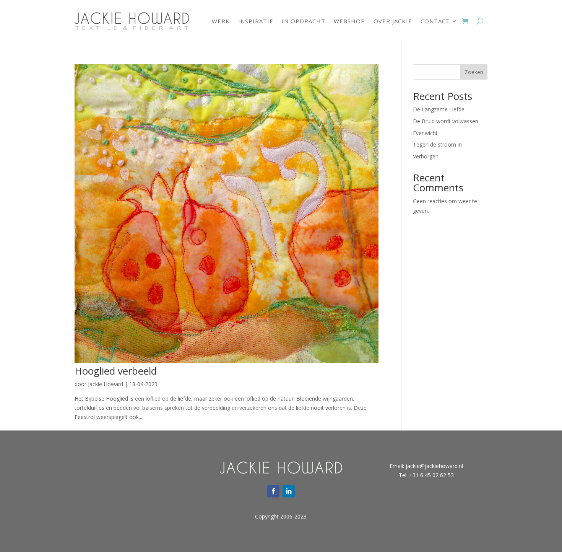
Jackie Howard (105, 384)
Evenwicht (425, 133)
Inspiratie (255, 21)
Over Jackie (393, 21)
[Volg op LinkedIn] (289, 491)
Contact (435, 21)
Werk (221, 21)
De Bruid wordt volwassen (445, 121)
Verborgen (426, 156)
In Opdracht (303, 21)
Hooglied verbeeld (116, 371)
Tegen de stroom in (437, 144)
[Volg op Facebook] (273, 491)
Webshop (349, 21)
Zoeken (474, 72)
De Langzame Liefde (439, 109)
